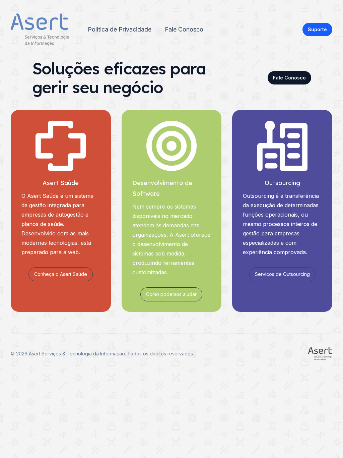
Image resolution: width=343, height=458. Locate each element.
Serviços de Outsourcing (282, 274)
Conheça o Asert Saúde (60, 274)
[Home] (40, 29)
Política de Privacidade (119, 29)
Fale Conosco (184, 29)
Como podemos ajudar (171, 294)
